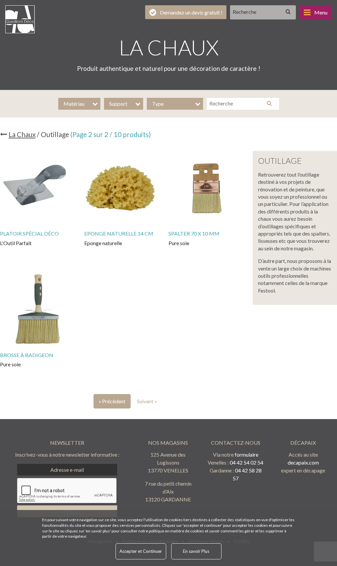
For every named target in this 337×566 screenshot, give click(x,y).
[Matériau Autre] (79, 103)
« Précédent (112, 401)
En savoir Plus (196, 551)
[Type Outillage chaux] (175, 103)
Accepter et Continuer (140, 551)
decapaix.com (303, 462)
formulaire (246, 454)
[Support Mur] (123, 103)
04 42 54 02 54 (246, 462)
